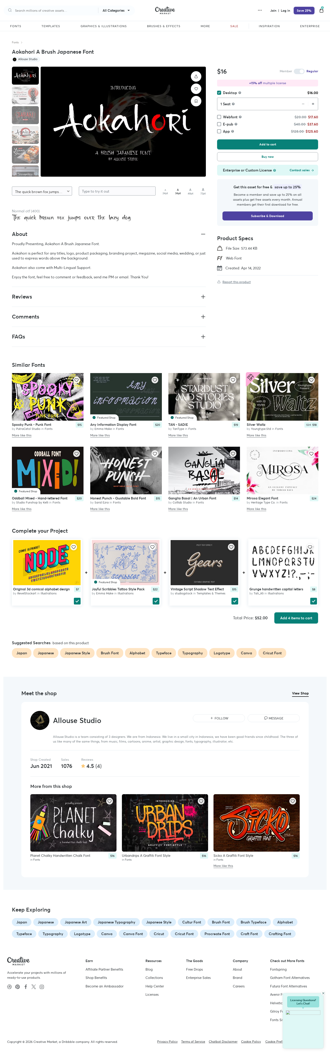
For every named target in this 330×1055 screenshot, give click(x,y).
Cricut (159, 934)
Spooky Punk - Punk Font (31, 425)
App (226, 131)
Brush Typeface (253, 922)
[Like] (196, 89)
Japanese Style (159, 922)
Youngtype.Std (261, 429)
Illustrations (49, 593)
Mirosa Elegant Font (262, 498)
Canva (106, 934)
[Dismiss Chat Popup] (323, 993)
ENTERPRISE (310, 26)
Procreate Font (217, 934)
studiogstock (183, 593)
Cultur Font (191, 922)
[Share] (196, 76)
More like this (21, 435)
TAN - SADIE (178, 425)
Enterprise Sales (198, 978)
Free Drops (194, 969)
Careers (239, 986)
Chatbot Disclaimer (223, 1042)
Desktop (230, 92)
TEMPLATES (51, 26)
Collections (154, 978)
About (237, 969)
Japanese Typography (116, 922)
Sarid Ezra (102, 502)
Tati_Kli (259, 593)
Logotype (82, 934)
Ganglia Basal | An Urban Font (192, 498)
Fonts (15, 42)
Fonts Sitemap (281, 1020)
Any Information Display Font (113, 425)
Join (273, 11)
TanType (178, 429)
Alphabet (285, 922)
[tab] (25, 76)
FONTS (15, 26)
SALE (234, 26)
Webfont (230, 117)
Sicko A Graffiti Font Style (233, 855)
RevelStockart (26, 593)
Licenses (152, 994)
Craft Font (249, 934)
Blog (149, 969)
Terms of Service (193, 1042)
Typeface (24, 934)
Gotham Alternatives (290, 978)
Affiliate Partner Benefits (104, 969)
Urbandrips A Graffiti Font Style (146, 855)
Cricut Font (184, 934)
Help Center (154, 986)
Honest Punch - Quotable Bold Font (118, 498)
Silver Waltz (256, 425)
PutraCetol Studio (28, 429)
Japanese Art (76, 922)
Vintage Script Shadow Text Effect (197, 589)
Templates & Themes (211, 593)
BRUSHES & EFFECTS (163, 26)
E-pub (228, 124)
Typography (53, 934)
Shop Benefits (96, 978)
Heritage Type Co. (263, 502)
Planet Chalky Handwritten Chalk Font (60, 855)
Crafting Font (280, 934)
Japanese (46, 922)
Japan (21, 922)
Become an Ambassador (104, 986)
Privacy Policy (167, 1042)
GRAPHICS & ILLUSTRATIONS (104, 26)
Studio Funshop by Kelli (32, 502)
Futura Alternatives (288, 986)
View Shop (300, 693)
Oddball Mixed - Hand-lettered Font (39, 498)
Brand (237, 978)
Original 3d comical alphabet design (41, 589)
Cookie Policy (251, 1042)
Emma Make (103, 429)
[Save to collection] (196, 101)
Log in (285, 11)
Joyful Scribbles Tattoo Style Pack (118, 589)
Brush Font (221, 922)
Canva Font (133, 934)
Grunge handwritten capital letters (276, 589)
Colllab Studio (182, 502)
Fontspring (278, 969)
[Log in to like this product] (76, 380)
